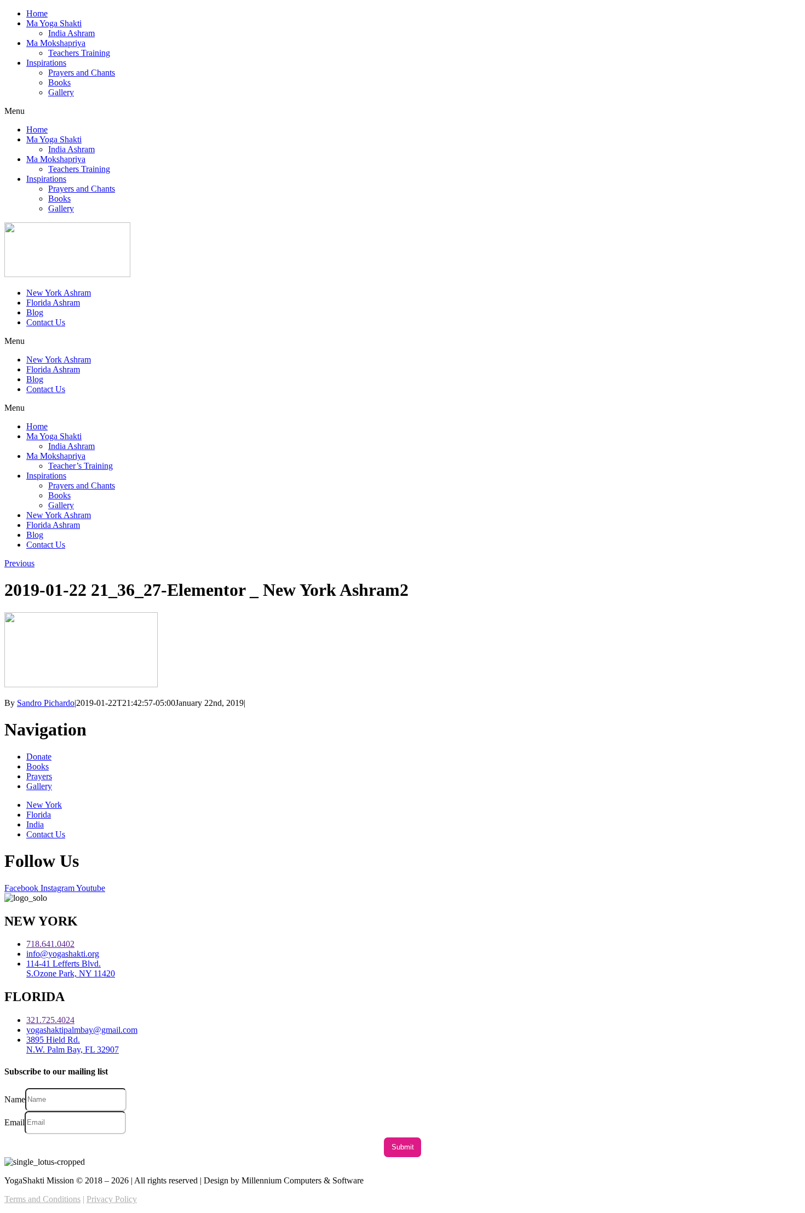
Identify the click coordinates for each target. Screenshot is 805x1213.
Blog (34, 312)
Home (37, 13)
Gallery (61, 92)
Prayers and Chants (81, 72)
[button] (402, 111)
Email (14, 1121)
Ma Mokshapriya (55, 43)
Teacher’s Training (80, 465)
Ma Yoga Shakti (54, 23)
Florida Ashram (53, 302)
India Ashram (71, 33)
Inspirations (46, 62)
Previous (19, 563)
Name (14, 1098)
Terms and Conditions (42, 1199)
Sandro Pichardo (45, 703)
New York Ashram (58, 292)
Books (59, 82)
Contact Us (45, 322)
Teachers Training (79, 53)
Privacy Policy (112, 1199)
